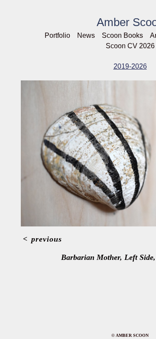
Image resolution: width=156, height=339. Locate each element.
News (86, 35)
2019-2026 (130, 66)
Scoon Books (122, 35)
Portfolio (57, 35)
